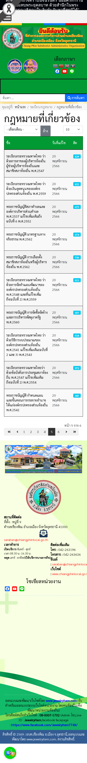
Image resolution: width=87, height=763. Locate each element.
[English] (67, 65)
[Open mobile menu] (7, 16)
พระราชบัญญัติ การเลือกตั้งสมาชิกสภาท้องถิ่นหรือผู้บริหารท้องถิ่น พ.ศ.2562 (26, 262)
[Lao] (73, 65)
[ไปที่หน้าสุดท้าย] (74, 432)
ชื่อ (8, 143)
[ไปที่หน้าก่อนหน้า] (17, 432)
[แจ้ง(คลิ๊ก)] (15, 74)
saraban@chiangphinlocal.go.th (26, 540)
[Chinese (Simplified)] (62, 65)
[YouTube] (64, 71)
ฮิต (75, 143)
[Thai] (56, 65)
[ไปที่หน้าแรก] (8, 432)
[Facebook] (57, 71)
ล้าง (45, 131)
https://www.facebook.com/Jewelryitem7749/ (44, 725)
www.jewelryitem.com (61, 700)
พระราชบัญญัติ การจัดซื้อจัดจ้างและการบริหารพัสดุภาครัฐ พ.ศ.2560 (27, 317)
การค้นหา (77, 98)
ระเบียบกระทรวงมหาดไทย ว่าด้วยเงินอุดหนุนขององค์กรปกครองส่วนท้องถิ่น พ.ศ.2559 (26, 189)
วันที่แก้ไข (59, 143)
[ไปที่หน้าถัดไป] (66, 432)
